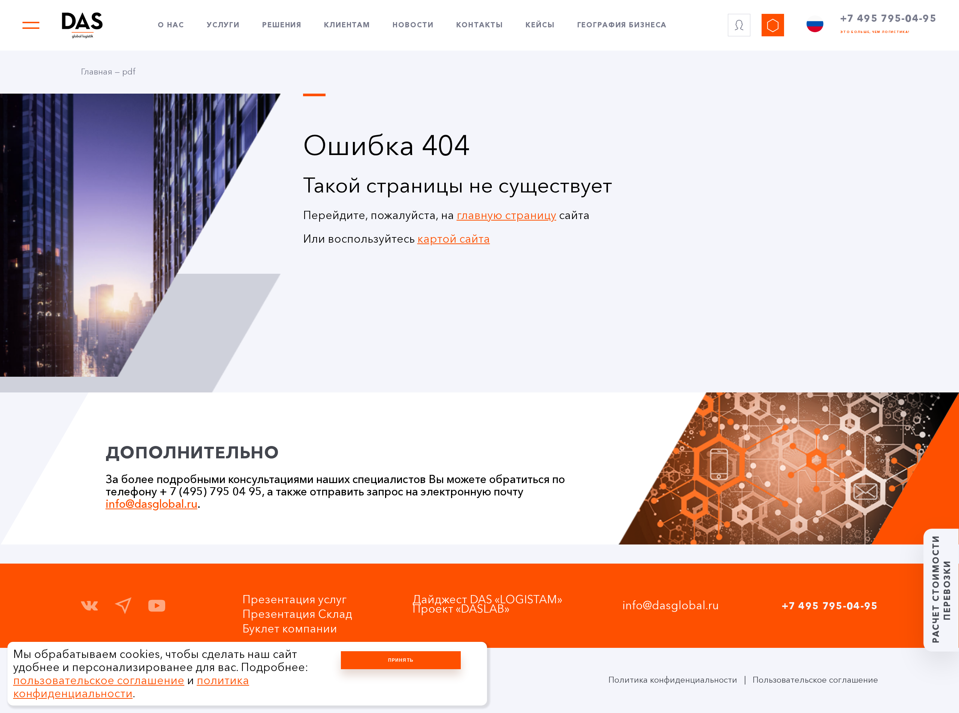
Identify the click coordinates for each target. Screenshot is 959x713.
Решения (282, 25)
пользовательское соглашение (98, 680)
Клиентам (347, 25)
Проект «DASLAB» (460, 608)
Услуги (223, 25)
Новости (413, 25)
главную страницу (506, 215)
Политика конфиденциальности (672, 680)
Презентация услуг (294, 599)
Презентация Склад (297, 614)
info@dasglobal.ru (151, 503)
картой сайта (453, 238)
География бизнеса (622, 25)
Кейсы (540, 25)
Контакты (479, 25)
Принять (401, 660)
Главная (96, 72)
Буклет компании (289, 628)
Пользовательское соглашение (815, 680)
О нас (171, 25)
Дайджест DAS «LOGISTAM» (487, 599)
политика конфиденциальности (131, 687)
